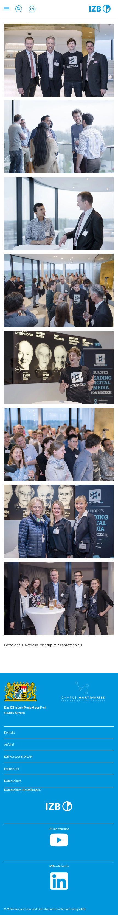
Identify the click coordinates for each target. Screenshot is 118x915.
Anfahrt (9, 744)
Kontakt (9, 732)
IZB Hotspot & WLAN (18, 756)
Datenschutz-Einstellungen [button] (22, 789)
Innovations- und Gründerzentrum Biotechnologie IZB (50, 909)
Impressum (11, 768)
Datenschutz (12, 780)
